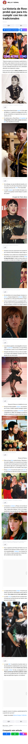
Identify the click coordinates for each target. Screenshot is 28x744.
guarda (9, 469)
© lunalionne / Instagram (7, 500)
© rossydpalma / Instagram (8, 105)
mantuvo (18, 406)
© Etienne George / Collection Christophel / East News (13, 178)
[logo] (11, 2)
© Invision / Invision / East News (8, 658)
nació (18, 110)
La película (9, 347)
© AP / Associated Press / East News (9, 398)
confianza (16, 551)
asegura (11, 190)
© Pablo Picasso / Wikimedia (12, 542)
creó (16, 187)
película (20, 297)
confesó (10, 670)
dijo (12, 460)
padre (24, 469)
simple (18, 590)
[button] (9, 25)
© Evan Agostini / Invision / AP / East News (10, 245)
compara (13, 505)
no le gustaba (22, 118)
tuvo (5, 121)
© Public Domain (21, 542)
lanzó (9, 596)
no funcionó (20, 410)
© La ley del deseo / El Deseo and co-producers (11, 289)
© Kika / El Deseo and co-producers (9, 452)
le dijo (25, 256)
